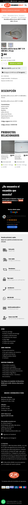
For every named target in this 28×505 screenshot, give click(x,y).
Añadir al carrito (16, 63)
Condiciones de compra (10, 337)
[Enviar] (25, 10)
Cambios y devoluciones (10, 335)
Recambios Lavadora (9, 365)
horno (11, 80)
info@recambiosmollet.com (13, 431)
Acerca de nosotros (8, 350)
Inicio (4, 15)
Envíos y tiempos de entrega (11, 333)
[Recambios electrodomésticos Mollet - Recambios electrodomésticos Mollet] (13, 5)
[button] (2, 5)
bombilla (8, 80)
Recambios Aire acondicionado (12, 369)
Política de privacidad (9, 341)
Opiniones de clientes (9, 354)
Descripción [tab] (8, 91)
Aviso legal (6, 339)
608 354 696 (10, 297)
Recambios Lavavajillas (9, 367)
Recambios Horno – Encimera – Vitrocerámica (11, 375)
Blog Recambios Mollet (9, 356)
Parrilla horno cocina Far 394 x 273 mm (4, 158)
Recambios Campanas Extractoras (13, 371)
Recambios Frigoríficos (9, 373)
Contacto (5, 358)
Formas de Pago (7, 332)
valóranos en (11, 227)
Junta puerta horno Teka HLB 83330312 (18, 158)
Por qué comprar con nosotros (12, 352)
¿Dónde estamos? (21, 1)
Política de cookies (8, 343)
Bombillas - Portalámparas (18, 17)
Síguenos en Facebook (9, 434)
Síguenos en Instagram (9, 438)
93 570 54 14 (11, 288)
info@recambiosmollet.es (14, 307)
